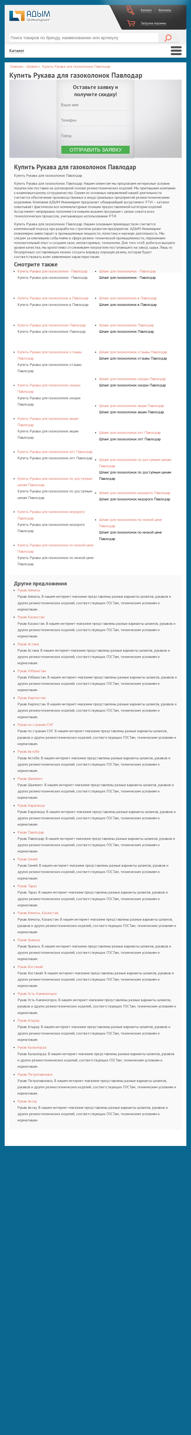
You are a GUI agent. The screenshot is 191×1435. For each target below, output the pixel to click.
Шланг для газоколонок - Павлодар (127, 277)
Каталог (146, 10)
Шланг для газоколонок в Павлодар (128, 304)
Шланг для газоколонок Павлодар (126, 331)
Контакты (165, 10)
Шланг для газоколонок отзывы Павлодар (133, 358)
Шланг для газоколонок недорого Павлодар (134, 499)
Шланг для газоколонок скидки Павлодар (132, 385)
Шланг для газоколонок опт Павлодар (130, 439)
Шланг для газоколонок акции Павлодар (131, 412)
